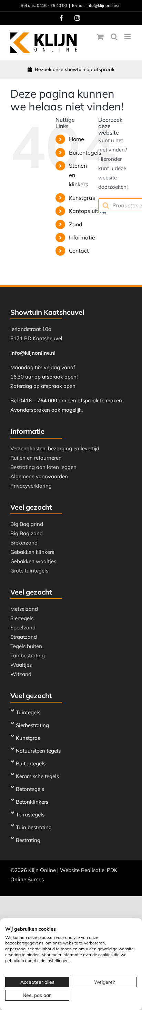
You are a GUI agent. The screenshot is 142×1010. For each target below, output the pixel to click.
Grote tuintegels (29, 570)
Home (76, 139)
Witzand (20, 674)
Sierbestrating (32, 725)
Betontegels (30, 789)
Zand (75, 224)
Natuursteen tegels (38, 750)
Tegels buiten (26, 646)
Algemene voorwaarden (39, 476)
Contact (79, 250)
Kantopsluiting (87, 210)
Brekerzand (24, 542)
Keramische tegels (37, 776)
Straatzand (23, 637)
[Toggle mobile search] (114, 36)
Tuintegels (28, 712)
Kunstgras (82, 197)
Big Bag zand (26, 533)
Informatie (82, 237)
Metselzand (24, 609)
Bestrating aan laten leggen (43, 467)
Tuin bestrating (34, 827)
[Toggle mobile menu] (128, 36)
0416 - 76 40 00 (52, 5)
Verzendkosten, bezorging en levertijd (54, 448)
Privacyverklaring (31, 485)
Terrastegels (30, 814)
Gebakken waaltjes (33, 561)
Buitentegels (85, 152)
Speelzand (23, 627)
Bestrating (28, 840)
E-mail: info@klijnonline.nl (97, 5)
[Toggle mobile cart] (100, 36)
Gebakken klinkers (32, 552)
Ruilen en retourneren (36, 457)
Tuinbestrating (27, 655)
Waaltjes (21, 664)
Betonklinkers (32, 801)
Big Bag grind (26, 524)
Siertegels (21, 618)
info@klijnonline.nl (32, 353)
